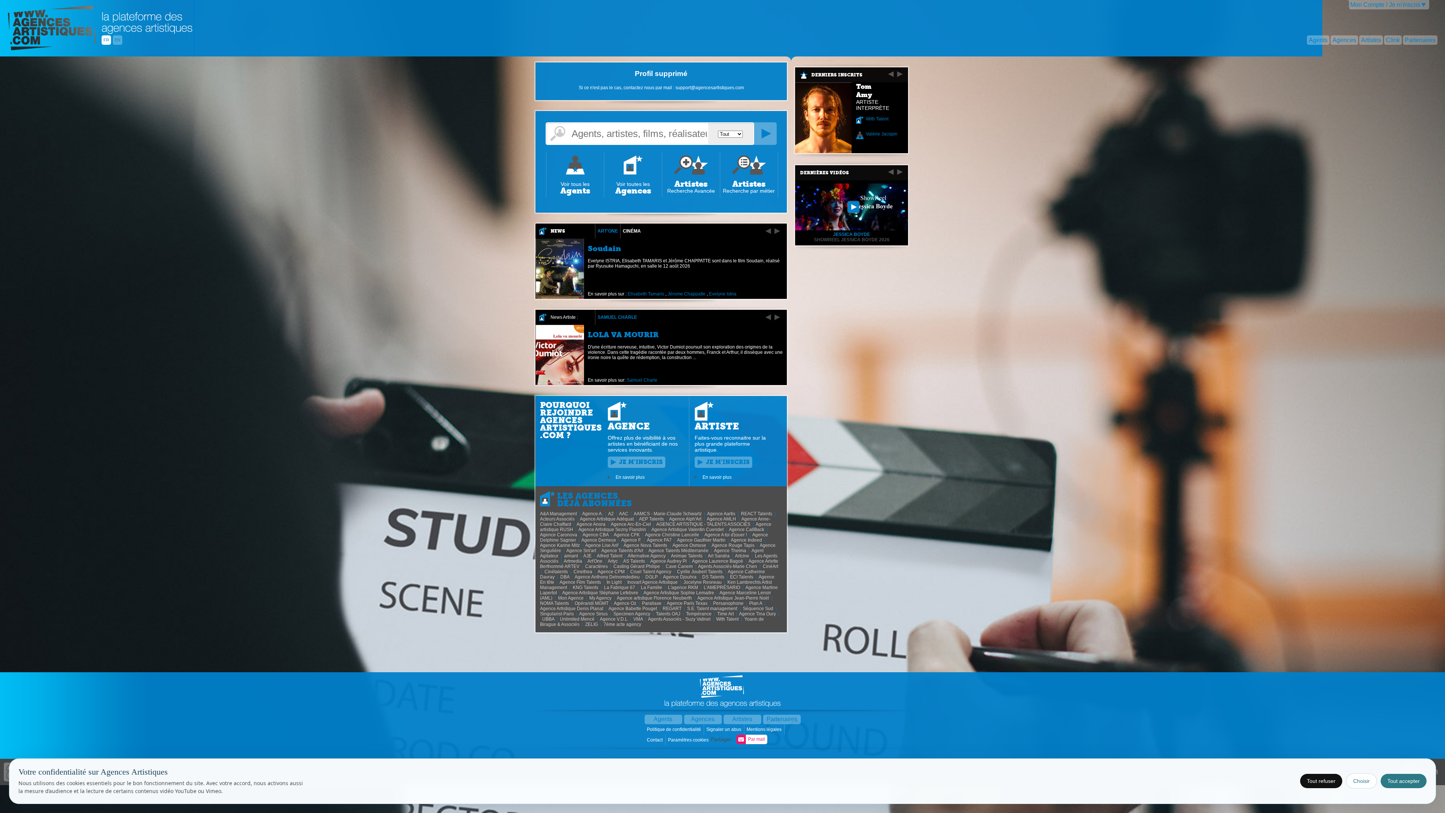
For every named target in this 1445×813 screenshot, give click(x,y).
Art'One (608, 231)
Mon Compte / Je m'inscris (1385, 5)
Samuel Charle (617, 317)
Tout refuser (1321, 781)
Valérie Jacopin (881, 134)
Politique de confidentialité (674, 729)
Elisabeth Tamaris (646, 294)
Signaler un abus (724, 729)
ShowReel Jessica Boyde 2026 (852, 239)
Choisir (1361, 781)
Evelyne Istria (722, 294)
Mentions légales (765, 729)
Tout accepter (1403, 781)
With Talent (877, 119)
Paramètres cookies (689, 740)
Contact (655, 740)
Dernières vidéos (824, 172)
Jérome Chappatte (687, 294)
